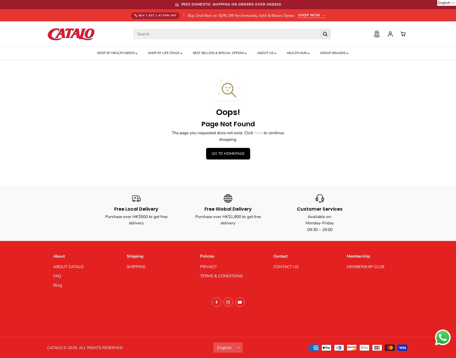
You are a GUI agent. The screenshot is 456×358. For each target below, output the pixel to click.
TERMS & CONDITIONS (221, 276)
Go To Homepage (228, 153)
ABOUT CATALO (68, 266)
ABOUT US (265, 53)
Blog (57, 285)
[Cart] (403, 34)
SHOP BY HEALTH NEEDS (116, 53)
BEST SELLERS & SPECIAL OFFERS (219, 53)
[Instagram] (228, 302)
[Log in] (390, 34)
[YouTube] (240, 302)
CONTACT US (285, 266)
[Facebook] (216, 302)
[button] (446, 3)
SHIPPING (136, 266)
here (258, 133)
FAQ (57, 276)
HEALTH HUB (297, 53)
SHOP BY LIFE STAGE (164, 53)
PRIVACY (208, 266)
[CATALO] (71, 34)
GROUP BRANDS (333, 53)
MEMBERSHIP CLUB (365, 266)
